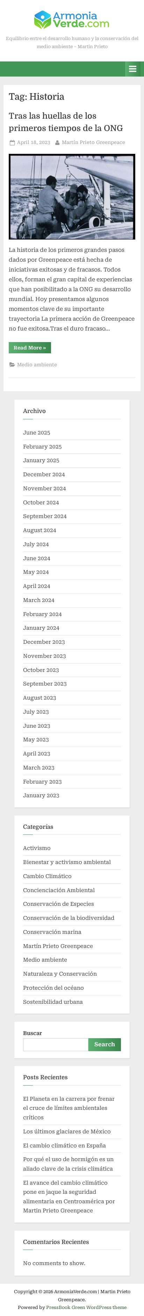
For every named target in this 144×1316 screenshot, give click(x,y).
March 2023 (39, 768)
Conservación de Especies (58, 904)
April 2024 (36, 586)
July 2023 (36, 712)
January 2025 (41, 460)
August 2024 (39, 530)
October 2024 (41, 502)
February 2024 (42, 614)
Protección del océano (53, 988)
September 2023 (45, 684)
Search (104, 1044)
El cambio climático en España (64, 1146)
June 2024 (36, 558)
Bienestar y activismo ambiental (67, 862)
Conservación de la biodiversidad (68, 918)
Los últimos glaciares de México (67, 1131)
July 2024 (36, 544)
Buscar (32, 1033)
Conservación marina (52, 932)
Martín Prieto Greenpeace (93, 142)
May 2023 (36, 739)
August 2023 (39, 698)
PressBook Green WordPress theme (86, 1307)
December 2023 (44, 642)
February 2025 (42, 447)
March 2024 (39, 600)
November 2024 (44, 488)
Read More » (32, 349)
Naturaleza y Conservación (60, 974)
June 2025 (36, 433)
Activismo (37, 848)
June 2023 (36, 726)
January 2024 (41, 628)
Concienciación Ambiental (59, 890)
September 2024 (45, 516)
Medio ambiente (37, 364)
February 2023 (42, 782)
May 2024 (36, 572)
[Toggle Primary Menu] (133, 69)
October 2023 (41, 670)
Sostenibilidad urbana (53, 1002)
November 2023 (44, 656)
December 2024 (44, 474)
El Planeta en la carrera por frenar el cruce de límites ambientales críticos (69, 1108)
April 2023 (36, 754)
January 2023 (41, 795)
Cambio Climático (47, 876)
